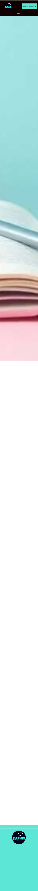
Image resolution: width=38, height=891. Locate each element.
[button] (18, 13)
